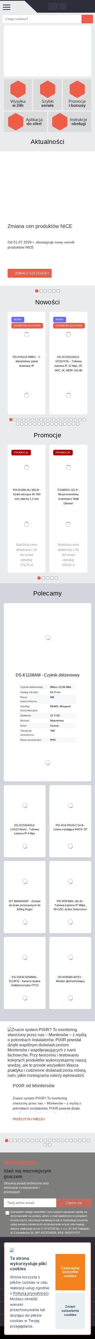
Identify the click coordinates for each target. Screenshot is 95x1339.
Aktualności (48, 141)
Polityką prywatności (30, 1293)
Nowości (47, 302)
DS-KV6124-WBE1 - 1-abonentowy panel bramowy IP (27, 361)
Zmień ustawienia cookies (70, 1310)
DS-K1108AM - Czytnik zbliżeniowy (48, 675)
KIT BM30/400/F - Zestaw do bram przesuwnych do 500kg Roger (25, 905)
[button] (36, 290)
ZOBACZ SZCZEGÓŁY (32, 273)
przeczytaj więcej (29, 1119)
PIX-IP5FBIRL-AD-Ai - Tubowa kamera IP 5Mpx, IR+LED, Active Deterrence (70, 905)
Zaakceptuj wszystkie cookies (70, 1272)
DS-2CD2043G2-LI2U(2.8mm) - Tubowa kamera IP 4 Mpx (24, 829)
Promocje (47, 435)
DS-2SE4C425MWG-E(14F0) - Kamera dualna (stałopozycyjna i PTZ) (24, 981)
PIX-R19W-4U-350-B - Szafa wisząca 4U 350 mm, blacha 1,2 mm (27, 494)
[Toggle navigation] (6, 7)
